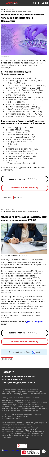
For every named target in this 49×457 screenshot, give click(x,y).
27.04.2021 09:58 (7, 9)
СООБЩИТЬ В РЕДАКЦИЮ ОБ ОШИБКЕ (19, 383)
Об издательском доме (23, 376)
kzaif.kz (24, 256)
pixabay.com (6, 56)
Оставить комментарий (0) (24, 188)
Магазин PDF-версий (12, 379)
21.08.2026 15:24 (7, 209)
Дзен (28, 322)
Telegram (38, 322)
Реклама (6, 376)
